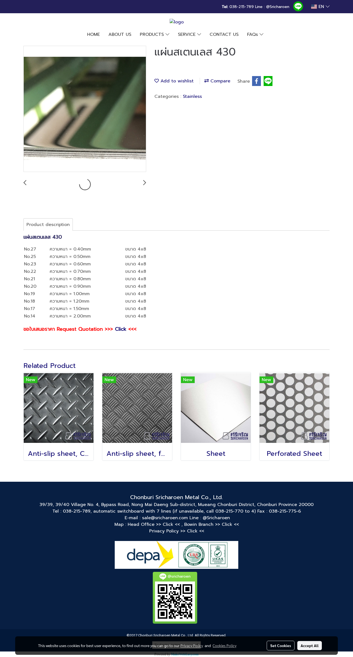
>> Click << (168, 524)
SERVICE (187, 34)
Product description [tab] (48, 224)
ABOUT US (119, 34)
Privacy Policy (191, 645)
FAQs (253, 34)
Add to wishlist (176, 81)
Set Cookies (280, 645)
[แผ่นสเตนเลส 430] (85, 109)
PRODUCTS (152, 34)
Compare (219, 81)
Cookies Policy (224, 645)
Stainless (192, 96)
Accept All (310, 645)
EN (321, 6)
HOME (93, 34)
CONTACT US (224, 34)
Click (120, 329)
